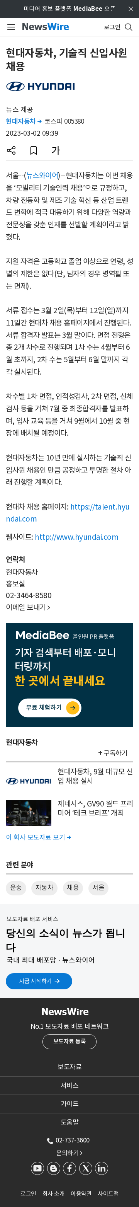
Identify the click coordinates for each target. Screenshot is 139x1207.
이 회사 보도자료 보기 (38, 837)
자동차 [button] (45, 887)
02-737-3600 (73, 1140)
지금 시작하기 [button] (35, 981)
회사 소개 (53, 1193)
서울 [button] (98, 887)
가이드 (70, 1104)
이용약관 (81, 1193)
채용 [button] (73, 887)
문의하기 (69, 1153)
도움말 (70, 1122)
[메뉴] (10, 27)
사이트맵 (108, 1193)
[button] (11, 150)
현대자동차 (24, 121)
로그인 (28, 1193)
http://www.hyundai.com (76, 537)
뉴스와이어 (42, 175)
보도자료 (69, 1067)
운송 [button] (16, 887)
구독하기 (115, 753)
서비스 (70, 1085)
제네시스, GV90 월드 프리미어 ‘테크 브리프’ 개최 (95, 808)
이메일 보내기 (28, 607)
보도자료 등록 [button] (69, 1041)
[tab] (69, 1067)
